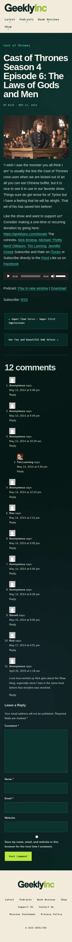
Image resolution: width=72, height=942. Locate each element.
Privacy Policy (51, 914)
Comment (12, 725)
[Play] (8, 276)
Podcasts (27, 19)
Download (58, 288)
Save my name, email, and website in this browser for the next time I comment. (31, 844)
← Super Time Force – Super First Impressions (32, 321)
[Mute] (53, 276)
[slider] (61, 275)
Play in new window (33, 288)
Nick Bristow (27, 240)
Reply (12, 394)
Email (9, 798)
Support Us (25, 907)
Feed (45, 258)
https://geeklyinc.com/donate (25, 234)
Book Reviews (48, 19)
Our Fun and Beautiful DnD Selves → (33, 339)
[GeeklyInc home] (26, 8)
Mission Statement (23, 914)
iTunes (55, 252)
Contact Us (46, 907)
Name (9, 779)
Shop (8, 26)
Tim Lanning (36, 246)
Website (10, 817)
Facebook (11, 264)
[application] (36, 276)
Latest (10, 19)
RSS (24, 300)
